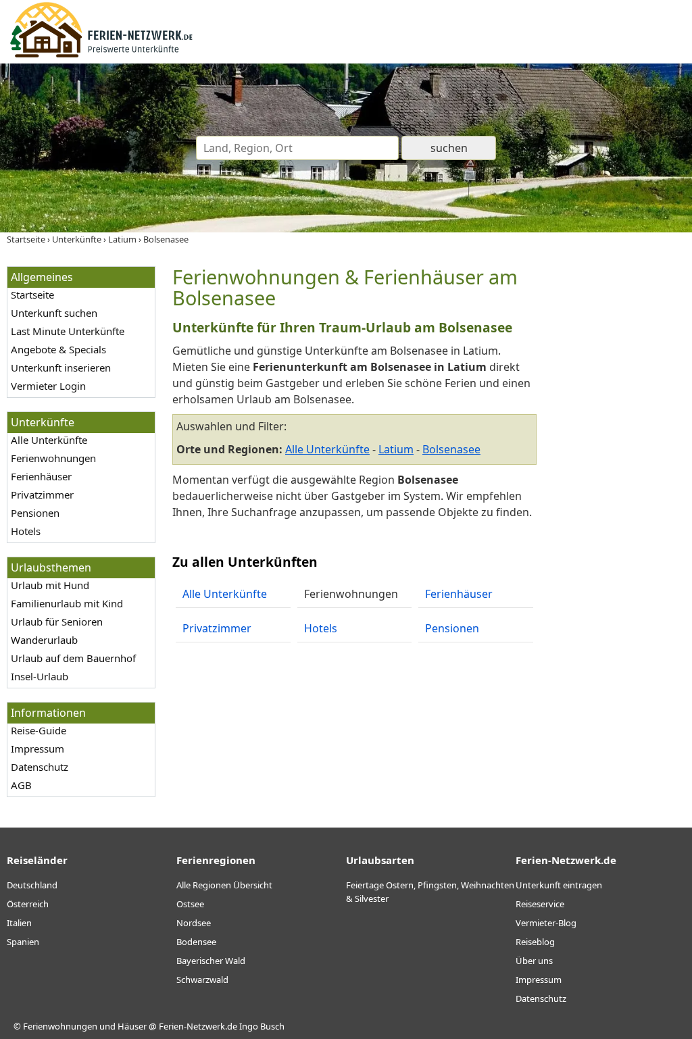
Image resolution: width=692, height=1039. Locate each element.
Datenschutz (39, 767)
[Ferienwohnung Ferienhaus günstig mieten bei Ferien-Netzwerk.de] (101, 55)
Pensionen (35, 513)
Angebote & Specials (58, 349)
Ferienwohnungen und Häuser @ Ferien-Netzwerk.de (130, 1026)
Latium (396, 449)
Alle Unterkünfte (49, 440)
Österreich (28, 904)
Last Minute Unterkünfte (67, 331)
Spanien (23, 942)
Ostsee (190, 904)
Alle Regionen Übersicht (224, 885)
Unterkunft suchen (54, 313)
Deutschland (32, 885)
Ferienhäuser (41, 476)
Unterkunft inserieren (61, 367)
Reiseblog (535, 942)
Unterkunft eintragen (559, 885)
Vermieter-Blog (546, 923)
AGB (21, 785)
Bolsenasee (451, 449)
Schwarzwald (202, 979)
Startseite (32, 294)
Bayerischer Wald (210, 961)
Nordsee (193, 923)
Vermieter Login (48, 385)
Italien (19, 923)
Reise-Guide (38, 730)
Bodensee (196, 942)
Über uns (534, 961)
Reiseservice (540, 904)
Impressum (37, 748)
